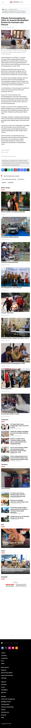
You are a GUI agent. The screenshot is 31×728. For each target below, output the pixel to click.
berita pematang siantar (11, 176)
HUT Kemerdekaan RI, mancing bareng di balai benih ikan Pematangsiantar (15, 261)
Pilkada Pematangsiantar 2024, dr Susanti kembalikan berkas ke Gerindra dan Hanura (14, 11)
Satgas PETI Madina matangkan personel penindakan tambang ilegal (19, 433)
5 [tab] (20, 549)
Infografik (4, 577)
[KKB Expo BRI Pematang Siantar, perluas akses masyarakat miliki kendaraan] (15, 226)
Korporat (3, 715)
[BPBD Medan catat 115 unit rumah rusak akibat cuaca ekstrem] (15, 478)
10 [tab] (25, 575)
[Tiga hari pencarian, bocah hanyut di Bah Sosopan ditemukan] (15, 302)
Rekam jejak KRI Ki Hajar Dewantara (12, 629)
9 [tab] (23, 575)
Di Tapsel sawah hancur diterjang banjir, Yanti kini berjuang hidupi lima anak (17, 494)
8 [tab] (21, 575)
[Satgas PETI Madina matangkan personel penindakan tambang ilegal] (5, 433)
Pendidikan (4, 690)
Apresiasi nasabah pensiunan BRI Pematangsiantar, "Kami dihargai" (11, 286)
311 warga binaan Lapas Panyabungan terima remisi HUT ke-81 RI (19, 425)
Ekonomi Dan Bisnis (6, 672)
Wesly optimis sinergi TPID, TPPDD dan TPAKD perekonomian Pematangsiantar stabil (15, 362)
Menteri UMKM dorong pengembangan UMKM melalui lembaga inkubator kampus (14, 568)
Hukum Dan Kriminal (7, 675)
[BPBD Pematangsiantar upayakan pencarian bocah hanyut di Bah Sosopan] (15, 403)
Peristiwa (3, 684)
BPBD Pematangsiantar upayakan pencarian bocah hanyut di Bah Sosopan (14, 413)
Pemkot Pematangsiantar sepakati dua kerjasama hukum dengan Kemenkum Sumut (15, 337)
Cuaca (3, 687)
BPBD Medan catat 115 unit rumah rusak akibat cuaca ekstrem (15, 487)
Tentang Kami (5, 704)
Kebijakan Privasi (6, 701)
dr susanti (21, 179)
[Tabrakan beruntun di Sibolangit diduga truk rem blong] (5, 518)
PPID (2, 717)
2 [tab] (13, 549)
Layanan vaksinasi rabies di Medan (13, 543)
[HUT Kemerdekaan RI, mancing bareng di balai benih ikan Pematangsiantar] (15, 251)
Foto (2, 524)
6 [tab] (16, 575)
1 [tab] (11, 549)
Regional (3, 670)
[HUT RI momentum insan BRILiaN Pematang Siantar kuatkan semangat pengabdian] (15, 201)
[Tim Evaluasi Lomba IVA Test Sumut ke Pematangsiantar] (15, 378)
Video (3, 551)
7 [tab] (19, 575)
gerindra (10, 182)
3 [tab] (15, 549)
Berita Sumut (12, 9)
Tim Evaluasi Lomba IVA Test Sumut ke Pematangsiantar (13, 387)
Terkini (3, 653)
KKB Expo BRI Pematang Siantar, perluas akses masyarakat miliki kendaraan (15, 236)
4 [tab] (18, 549)
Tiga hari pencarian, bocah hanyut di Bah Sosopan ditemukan (13, 311)
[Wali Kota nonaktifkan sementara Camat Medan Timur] (5, 502)
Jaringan (3, 696)
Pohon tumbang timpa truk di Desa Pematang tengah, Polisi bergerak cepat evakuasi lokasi (19, 458)
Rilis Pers (3, 692)
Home (5, 9)
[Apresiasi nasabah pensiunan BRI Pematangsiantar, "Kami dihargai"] (15, 277)
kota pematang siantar (9, 179)
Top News (4, 464)
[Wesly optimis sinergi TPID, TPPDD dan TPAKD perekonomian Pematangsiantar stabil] (15, 352)
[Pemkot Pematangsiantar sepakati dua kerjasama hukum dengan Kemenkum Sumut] (15, 327)
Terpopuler (4, 419)
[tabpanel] (15, 538)
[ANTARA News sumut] (17, 2)
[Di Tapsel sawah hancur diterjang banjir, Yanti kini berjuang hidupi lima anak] (5, 495)
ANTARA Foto (5, 712)
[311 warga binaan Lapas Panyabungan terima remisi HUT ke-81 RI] (5, 426)
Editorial (3, 682)
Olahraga (3, 678)
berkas (4, 182)
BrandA (3, 709)
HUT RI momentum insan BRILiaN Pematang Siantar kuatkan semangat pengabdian (14, 210)
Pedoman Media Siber (7, 707)
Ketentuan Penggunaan (8, 699)
